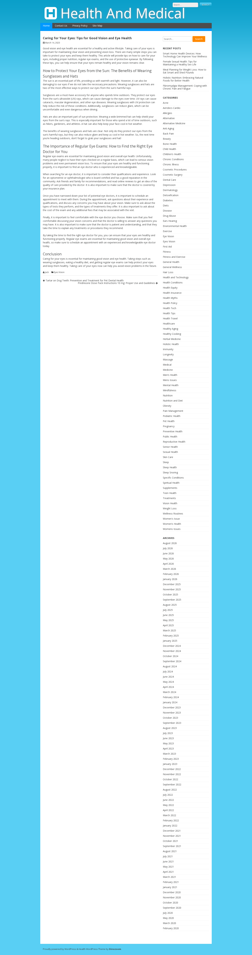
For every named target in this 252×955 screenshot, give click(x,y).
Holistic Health (171, 344)
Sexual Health (170, 452)
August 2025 (170, 604)
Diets (166, 205)
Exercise (167, 231)
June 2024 (168, 676)
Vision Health (170, 503)
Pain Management (173, 410)
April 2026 (168, 563)
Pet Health (169, 421)
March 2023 (169, 753)
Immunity (168, 349)
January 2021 (170, 887)
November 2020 (172, 897)
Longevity (168, 354)
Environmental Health (175, 226)
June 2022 (168, 799)
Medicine (168, 369)
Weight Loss (170, 508)
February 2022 (171, 820)
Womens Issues (172, 529)
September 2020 (172, 907)
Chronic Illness (171, 164)
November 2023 (172, 712)
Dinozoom (115, 949)
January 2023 (170, 764)
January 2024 (170, 702)
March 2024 (169, 692)
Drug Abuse (169, 215)
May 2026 (168, 558)
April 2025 (168, 625)
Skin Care (168, 457)
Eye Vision (168, 236)
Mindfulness (169, 390)
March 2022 (169, 815)
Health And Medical (122, 13)
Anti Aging (168, 128)
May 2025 (168, 620)
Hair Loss (168, 272)
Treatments (169, 498)
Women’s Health (172, 523)
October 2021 (170, 841)
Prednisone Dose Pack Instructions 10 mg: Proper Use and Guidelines (117, 283)
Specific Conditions (173, 477)
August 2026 (170, 543)
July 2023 (168, 733)
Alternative (169, 118)
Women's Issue (171, 518)
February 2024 (171, 697)
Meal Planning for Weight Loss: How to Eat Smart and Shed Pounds (184, 71)
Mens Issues (170, 380)
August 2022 (170, 789)
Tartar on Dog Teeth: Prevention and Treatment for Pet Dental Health (84, 280)
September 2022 (172, 784)
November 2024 (172, 651)
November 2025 (172, 589)
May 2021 (168, 866)
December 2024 (172, 645)
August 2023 (170, 728)
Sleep (166, 462)
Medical (167, 364)
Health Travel (170, 318)
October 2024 (170, 656)
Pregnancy (169, 426)
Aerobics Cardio (171, 108)
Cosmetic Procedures (175, 169)
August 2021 (170, 851)
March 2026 (169, 568)
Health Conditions (173, 282)
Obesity (167, 405)
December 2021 (172, 830)
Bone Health (170, 143)
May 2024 (168, 681)
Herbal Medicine (172, 339)
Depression (169, 185)
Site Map (97, 25)
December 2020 (172, 892)
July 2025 (168, 610)
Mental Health (170, 385)
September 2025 (172, 599)
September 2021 (172, 846)
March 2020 (169, 923)
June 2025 (168, 615)
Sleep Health (170, 467)
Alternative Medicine (174, 123)
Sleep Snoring (170, 472)
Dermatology (170, 190)
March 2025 (169, 630)
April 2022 (168, 810)
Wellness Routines (173, 513)
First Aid (167, 246)
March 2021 (169, 876)
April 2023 (168, 748)
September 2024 (172, 661)
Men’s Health (170, 375)
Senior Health (170, 446)
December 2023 (172, 707)
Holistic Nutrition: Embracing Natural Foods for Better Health (183, 79)
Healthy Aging (170, 328)
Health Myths (170, 298)
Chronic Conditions (173, 159)
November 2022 (172, 774)
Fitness (167, 251)
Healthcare (169, 323)
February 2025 (171, 635)
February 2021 (171, 882)
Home (46, 25)
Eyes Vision (59, 272)
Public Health (170, 436)
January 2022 (170, 825)
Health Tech (169, 308)
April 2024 (168, 687)
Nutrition (168, 395)
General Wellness (172, 267)
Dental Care (169, 179)
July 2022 (168, 794)
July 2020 (168, 912)
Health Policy (170, 303)
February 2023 (171, 758)
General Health (171, 262)
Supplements (170, 487)
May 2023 (168, 743)
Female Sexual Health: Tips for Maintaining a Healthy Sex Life (180, 63)
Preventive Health (172, 431)
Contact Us (61, 25)
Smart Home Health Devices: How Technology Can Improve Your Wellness (185, 55)
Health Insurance (172, 292)
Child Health (169, 149)
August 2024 (170, 666)
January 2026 (170, 579)
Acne (165, 102)
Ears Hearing (170, 220)
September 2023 (172, 722)
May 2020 (168, 918)
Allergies (167, 113)
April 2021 (168, 871)
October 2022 (170, 779)
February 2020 (171, 928)
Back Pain (168, 133)
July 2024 (168, 671)
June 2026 (168, 553)
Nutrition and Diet (173, 400)
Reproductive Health (174, 441)
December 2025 (172, 584)
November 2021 (172, 835)
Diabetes (168, 200)
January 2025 (170, 640)
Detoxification (170, 195)
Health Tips (169, 313)
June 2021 (168, 861)
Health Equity (170, 287)
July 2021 (168, 856)
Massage (168, 359)
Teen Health (169, 493)
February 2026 (171, 574)
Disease (167, 210)
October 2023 (170, 717)
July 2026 (168, 548)
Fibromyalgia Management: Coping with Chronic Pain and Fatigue (185, 87)
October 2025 (170, 594)
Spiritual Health (171, 482)
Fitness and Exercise (174, 256)
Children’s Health (172, 154)
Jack (47, 272)
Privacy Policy (79, 25)
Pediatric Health (171, 416)
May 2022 (168, 805)
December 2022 (172, 769)
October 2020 (170, 902)
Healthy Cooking (172, 333)
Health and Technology (176, 277)
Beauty (167, 138)
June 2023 (168, 738)
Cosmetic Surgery (172, 174)
